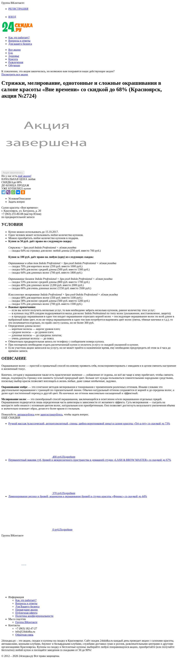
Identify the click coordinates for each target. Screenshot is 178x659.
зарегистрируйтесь (51, 414)
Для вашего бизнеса (20, 43)
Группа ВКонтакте (26, 622)
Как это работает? (19, 37)
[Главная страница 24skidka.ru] (17, 31)
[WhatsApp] (13, 192)
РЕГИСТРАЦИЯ (18, 8)
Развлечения (15, 62)
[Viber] (8, 192)
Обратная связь (24, 634)
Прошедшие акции (26, 609)
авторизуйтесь (25, 414)
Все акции (14, 49)
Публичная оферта (26, 612)
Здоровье (13, 55)
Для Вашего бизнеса (27, 606)
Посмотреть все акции (14, 74)
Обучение (14, 65)
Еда (10, 52)
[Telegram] (3, 192)
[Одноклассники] (23, 192)
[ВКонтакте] (18, 192)
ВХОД (12, 16)
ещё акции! (24, 175)
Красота (13, 59)
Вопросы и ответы (19, 40)
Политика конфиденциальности (34, 615)
